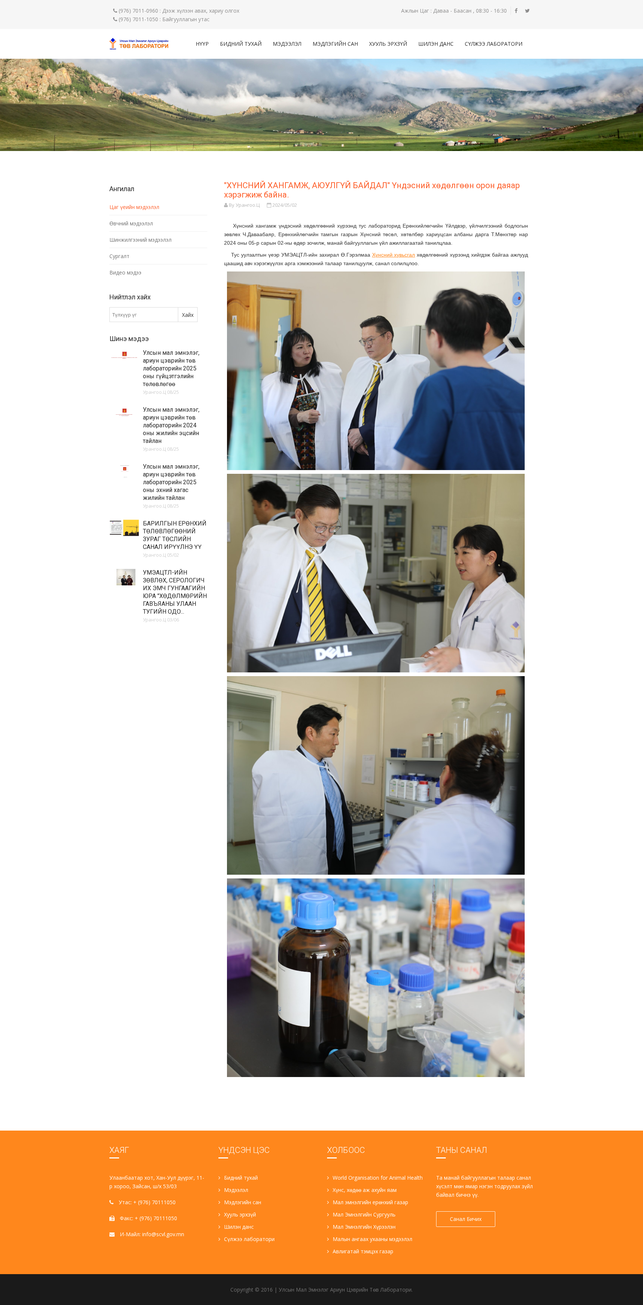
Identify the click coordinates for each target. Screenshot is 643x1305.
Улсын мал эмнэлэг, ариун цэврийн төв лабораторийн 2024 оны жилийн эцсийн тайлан (171, 425)
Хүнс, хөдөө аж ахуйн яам (365, 1189)
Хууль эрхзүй (388, 43)
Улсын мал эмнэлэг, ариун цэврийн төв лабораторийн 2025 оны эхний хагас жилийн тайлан (171, 482)
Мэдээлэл (287, 43)
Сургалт (119, 256)
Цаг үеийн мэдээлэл (134, 206)
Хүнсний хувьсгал (393, 255)
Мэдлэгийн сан (335, 43)
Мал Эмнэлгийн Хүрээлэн (364, 1226)
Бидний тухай (241, 43)
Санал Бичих (466, 1218)
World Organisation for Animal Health (378, 1177)
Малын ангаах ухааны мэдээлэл (372, 1239)
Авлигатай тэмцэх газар (363, 1251)
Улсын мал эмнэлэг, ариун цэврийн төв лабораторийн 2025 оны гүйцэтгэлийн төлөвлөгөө (171, 368)
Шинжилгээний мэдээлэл (140, 239)
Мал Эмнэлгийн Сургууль (364, 1214)
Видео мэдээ (125, 272)
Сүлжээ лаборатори (493, 43)
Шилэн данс (436, 43)
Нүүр (202, 43)
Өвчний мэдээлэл (131, 223)
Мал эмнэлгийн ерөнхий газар (370, 1202)
